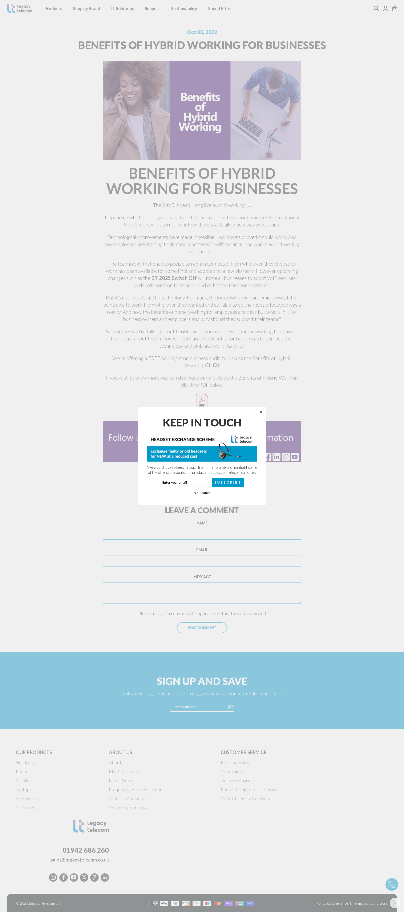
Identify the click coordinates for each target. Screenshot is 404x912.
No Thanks (202, 493)
